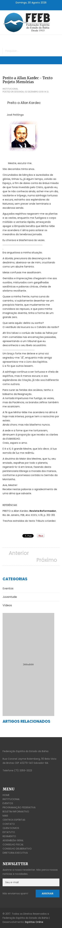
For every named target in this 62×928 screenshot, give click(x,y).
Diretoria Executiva (15, 852)
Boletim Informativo (16, 811)
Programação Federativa (19, 807)
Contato (9, 824)
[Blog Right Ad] (31, 664)
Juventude (10, 597)
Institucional (11, 799)
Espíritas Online (34, 922)
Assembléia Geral (13, 840)
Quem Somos (11, 828)
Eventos (8, 588)
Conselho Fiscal (13, 844)
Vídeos (7, 605)
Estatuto (9, 832)
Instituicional (10, 88)
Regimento (9, 836)
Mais (5, 815)
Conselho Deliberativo (17, 848)
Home (6, 795)
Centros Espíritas (14, 819)
